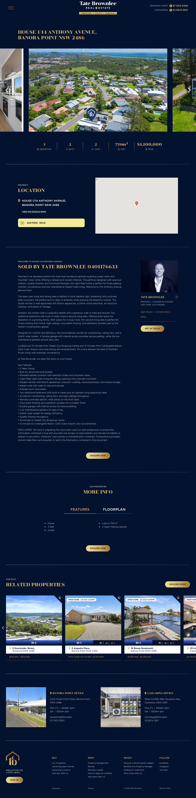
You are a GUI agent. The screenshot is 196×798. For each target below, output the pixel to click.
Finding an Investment (134, 770)
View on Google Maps (34, 211)
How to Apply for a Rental (100, 773)
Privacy (91, 788)
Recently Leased (95, 770)
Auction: (32, 223)
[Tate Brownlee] (98, 8)
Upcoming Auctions (61, 770)
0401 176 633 (147, 312)
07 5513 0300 (180, 5)
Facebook (164, 763)
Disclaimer (56, 788)
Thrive (168, 788)
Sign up (14, 780)
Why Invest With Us (133, 773)
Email (144, 317)
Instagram (164, 766)
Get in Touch (152, 328)
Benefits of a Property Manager (138, 766)
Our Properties (59, 763)
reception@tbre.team (61, 717)
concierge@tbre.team (156, 717)
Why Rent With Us (96, 776)
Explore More (177, 584)
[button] (6, 90)
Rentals (91, 766)
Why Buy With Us (60, 773)
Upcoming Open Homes (63, 766)
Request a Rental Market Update (139, 763)
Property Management (98, 763)
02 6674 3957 (180, 10)
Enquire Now (98, 455)
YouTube (163, 770)
